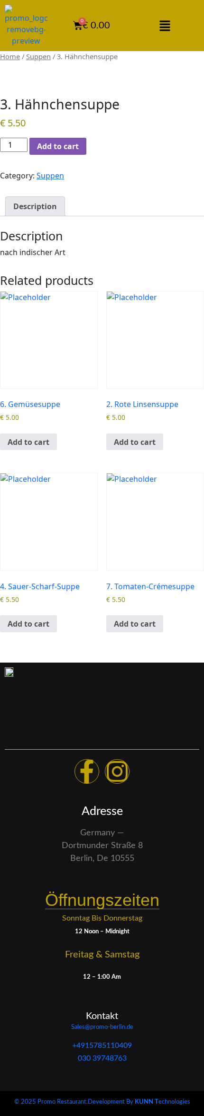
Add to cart (58, 146)
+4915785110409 (102, 1045)
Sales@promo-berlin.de (102, 1027)
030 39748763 (102, 1058)
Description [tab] (35, 206)
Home (10, 56)
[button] (164, 25)
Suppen (38, 56)
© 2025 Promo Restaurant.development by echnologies (102, 1102)
